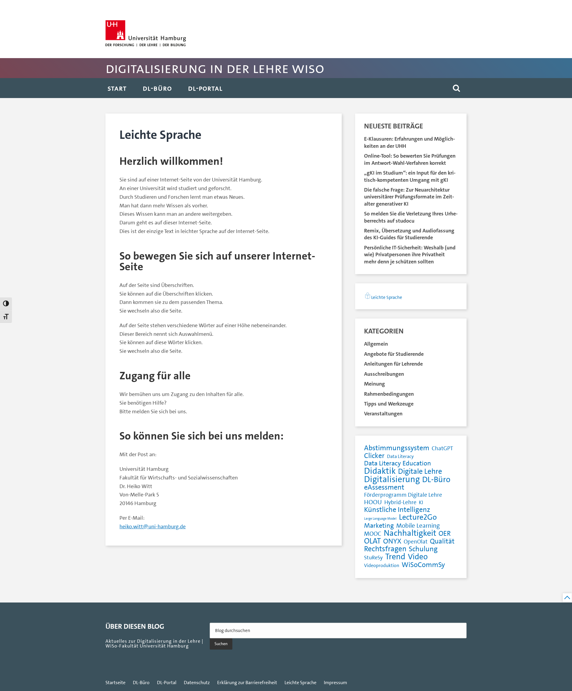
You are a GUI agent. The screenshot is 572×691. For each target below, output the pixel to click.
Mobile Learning (418, 525)
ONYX (392, 541)
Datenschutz (197, 682)
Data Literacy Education (397, 463)
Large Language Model (380, 518)
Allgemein (376, 343)
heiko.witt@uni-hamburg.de (152, 526)
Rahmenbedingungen (389, 393)
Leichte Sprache (386, 297)
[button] (456, 88)
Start (117, 88)
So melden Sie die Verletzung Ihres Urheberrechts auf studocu (411, 217)
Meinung (374, 383)
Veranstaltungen (383, 413)
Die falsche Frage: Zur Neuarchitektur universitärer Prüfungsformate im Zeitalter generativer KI (409, 196)
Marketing (379, 525)
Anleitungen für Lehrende (393, 363)
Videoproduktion (381, 565)
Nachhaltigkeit (410, 533)
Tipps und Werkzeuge (389, 403)
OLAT (372, 541)
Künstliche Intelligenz (397, 509)
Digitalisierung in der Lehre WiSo (214, 68)
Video (418, 556)
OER (445, 533)
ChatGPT (442, 448)
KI (421, 502)
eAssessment (384, 487)
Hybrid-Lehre (400, 502)
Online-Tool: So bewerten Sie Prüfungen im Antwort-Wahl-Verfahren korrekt (410, 159)
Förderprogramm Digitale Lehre (403, 495)
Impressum (335, 682)
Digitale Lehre (420, 471)
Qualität (442, 541)
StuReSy (373, 557)
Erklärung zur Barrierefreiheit (247, 682)
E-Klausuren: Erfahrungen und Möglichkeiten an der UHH (409, 142)
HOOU (373, 502)
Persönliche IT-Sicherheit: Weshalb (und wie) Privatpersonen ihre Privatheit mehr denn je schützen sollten (410, 254)
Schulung (423, 549)
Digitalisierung (392, 479)
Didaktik (380, 471)
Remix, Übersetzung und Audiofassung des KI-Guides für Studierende (409, 234)
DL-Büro (157, 88)
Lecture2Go (418, 517)
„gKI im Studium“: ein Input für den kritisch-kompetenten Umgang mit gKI (410, 176)
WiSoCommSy (423, 564)
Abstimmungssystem (396, 448)
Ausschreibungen (384, 374)
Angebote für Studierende (394, 354)
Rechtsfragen (385, 549)
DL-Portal (205, 88)
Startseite (115, 682)
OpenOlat (416, 541)
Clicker (374, 455)
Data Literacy (400, 456)
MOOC (372, 534)
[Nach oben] (567, 597)
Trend (395, 556)
